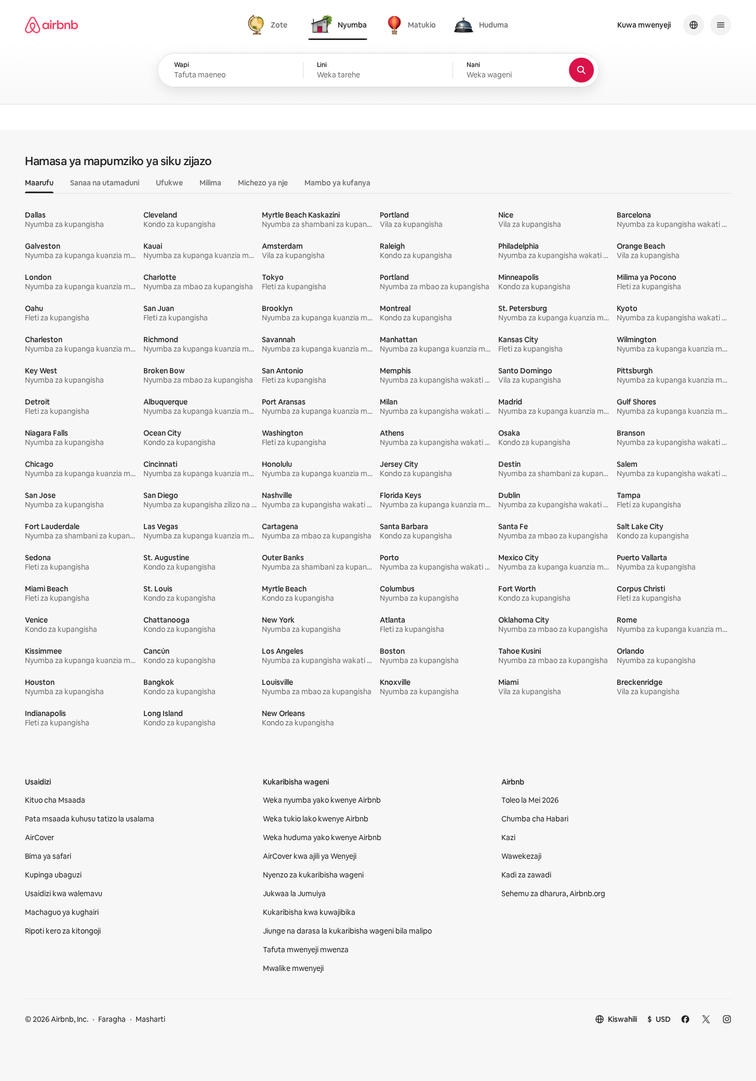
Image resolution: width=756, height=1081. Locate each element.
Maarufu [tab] (39, 182)
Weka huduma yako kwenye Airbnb (322, 837)
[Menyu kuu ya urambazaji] (720, 25)
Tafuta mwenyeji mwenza (306, 949)
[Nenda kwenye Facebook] (685, 1019)
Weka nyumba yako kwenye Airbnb (322, 800)
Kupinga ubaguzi (53, 875)
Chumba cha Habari (534, 818)
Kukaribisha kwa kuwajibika (309, 912)
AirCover (39, 837)
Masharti (150, 1019)
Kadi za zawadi (526, 875)
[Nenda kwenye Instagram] (727, 1019)
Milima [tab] (210, 182)
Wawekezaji (521, 856)
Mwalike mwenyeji (293, 968)
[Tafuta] (581, 70)
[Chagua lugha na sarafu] (693, 25)
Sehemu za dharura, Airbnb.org (553, 893)
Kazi (508, 837)
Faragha (112, 1019)
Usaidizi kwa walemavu (63, 893)
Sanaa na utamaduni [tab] (104, 182)
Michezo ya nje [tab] (263, 182)
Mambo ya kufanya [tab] (337, 182)
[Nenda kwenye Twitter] (706, 1019)
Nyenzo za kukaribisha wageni (313, 875)
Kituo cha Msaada (55, 800)
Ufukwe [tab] (169, 182)
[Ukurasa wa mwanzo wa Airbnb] (51, 25)
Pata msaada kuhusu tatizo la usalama (89, 818)
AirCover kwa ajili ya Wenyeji (309, 856)
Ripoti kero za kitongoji (63, 931)
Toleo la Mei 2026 (530, 800)
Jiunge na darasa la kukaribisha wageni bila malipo (347, 931)
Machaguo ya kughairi (62, 912)
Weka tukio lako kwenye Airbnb (315, 818)
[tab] (269, 25)
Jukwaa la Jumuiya (294, 893)
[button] (378, 70)
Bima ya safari (48, 856)
